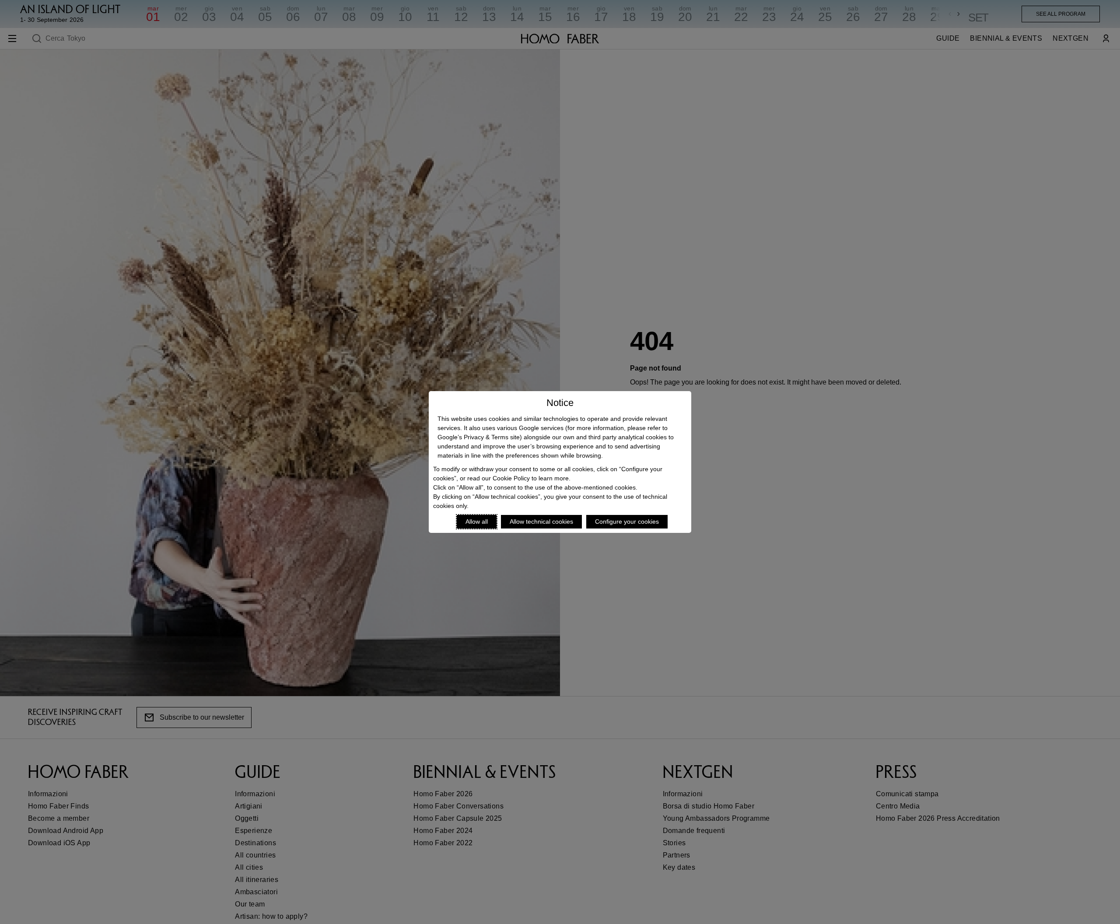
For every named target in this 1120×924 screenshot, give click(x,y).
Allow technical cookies (541, 521)
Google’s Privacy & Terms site (479, 437)
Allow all (477, 521)
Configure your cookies (627, 521)
